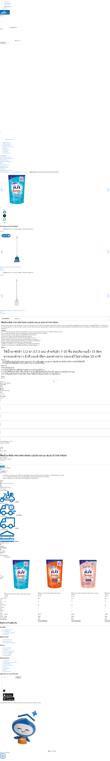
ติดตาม (18, 677)
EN (5, 8)
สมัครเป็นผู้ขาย (7, 3)
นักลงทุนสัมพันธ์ (6, 663)
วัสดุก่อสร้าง (3, 169)
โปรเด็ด (5, 151)
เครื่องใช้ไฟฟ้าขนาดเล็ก (5, 157)
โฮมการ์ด (6, 1)
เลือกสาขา (17, 40)
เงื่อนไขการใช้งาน (7, 648)
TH (3, 8)
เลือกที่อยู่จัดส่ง (13, 27)
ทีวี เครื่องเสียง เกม (4, 160)
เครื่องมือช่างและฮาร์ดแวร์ (6, 170)
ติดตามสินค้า (6, 634)
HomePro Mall (6, 145)
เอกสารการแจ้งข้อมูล (8, 652)
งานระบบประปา (4, 164)
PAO (1, 453)
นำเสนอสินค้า (6, 668)
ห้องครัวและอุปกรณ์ (4, 166)
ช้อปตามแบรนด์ (6, 144)
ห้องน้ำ (1, 163)
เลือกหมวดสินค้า (8, 139)
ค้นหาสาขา (7, 5)
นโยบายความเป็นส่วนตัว (8, 651)
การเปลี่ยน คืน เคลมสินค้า (9, 632)
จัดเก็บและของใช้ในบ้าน (5, 161)
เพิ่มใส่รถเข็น (3, 488)
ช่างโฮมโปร (6, 150)
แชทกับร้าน (2, 395)
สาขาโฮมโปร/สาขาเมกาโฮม (10, 662)
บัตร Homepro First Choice (9, 642)
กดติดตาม (8, 383)
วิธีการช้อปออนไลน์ (7, 629)
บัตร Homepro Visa (7, 641)
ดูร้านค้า (2, 393)
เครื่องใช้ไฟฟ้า (3, 155)
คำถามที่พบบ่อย (6, 631)
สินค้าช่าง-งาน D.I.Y (7, 147)
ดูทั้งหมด (2, 231)
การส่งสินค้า (6, 649)
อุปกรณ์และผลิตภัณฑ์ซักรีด (16, 172)
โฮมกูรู (4, 148)
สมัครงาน (5, 666)
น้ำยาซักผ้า (26, 172)
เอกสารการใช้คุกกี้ (7, 654)
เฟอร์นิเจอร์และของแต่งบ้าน (6, 158)
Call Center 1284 (7, 671)
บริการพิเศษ (5, 153)
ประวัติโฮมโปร (6, 660)
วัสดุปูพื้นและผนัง (4, 167)
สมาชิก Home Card (7, 639)
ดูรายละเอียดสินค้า (42, 621)
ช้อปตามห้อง (6, 142)
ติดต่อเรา (5, 669)
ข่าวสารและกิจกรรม (7, 665)
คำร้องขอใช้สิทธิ (7, 655)
